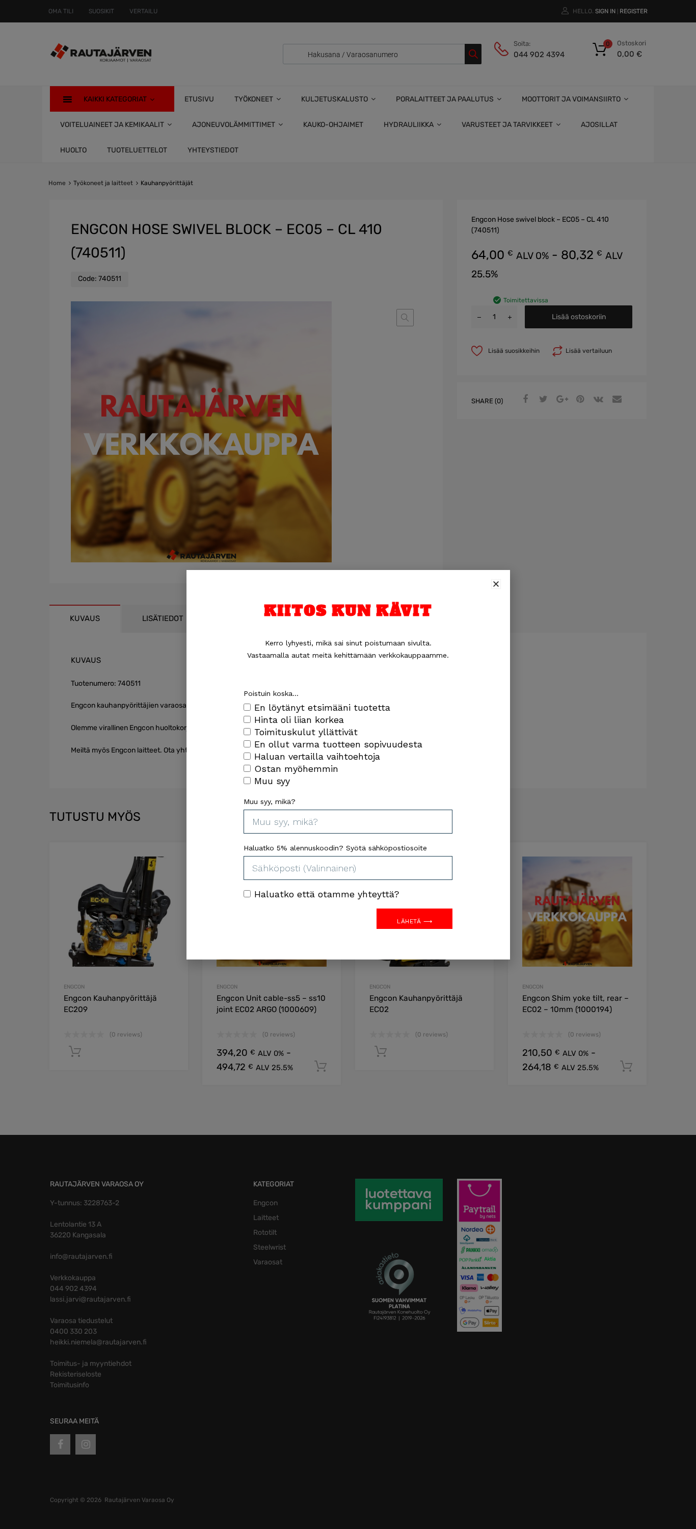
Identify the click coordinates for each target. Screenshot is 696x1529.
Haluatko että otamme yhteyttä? (326, 894)
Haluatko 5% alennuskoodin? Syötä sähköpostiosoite (335, 848)
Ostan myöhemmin (296, 768)
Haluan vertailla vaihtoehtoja (317, 756)
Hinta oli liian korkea (299, 719)
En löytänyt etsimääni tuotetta (322, 707)
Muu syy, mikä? (270, 801)
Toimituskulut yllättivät (306, 732)
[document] (348, 764)
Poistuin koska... (271, 693)
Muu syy (272, 780)
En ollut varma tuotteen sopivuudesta (338, 744)
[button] (496, 584)
